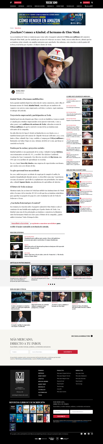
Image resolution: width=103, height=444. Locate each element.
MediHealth (50, 6)
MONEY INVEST (42, 376)
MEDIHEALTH (41, 387)
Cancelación (54, 434)
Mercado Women (40, 6)
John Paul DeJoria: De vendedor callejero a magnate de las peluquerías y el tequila (40, 306)
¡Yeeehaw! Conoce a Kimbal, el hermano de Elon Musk (60, 305)
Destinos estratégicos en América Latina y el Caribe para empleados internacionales (20, 307)
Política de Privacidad (44, 359)
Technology (70, 6)
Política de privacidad (34, 434)
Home (12, 28)
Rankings (13, 6)
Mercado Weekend (81, 376)
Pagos (41, 434)
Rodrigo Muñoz (20, 90)
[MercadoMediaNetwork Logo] (20, 377)
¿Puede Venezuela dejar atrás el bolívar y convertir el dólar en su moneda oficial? (86, 193)
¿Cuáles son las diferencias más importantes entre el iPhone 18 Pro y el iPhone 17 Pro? (73, 150)
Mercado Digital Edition (64, 373)
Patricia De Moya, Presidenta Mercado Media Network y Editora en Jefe (81, 307)
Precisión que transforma (73, 107)
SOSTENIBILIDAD (42, 392)
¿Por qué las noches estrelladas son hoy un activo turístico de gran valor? (86, 210)
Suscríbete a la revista (20, 223)
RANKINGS (41, 370)
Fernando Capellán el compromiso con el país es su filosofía (20, 325)
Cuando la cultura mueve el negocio (82, 278)
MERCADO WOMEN (43, 381)
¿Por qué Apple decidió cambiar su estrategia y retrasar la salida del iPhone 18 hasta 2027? (73, 143)
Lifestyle (29, 6)
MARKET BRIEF (42, 384)
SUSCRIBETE (68, 352)
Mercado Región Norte (63, 376)
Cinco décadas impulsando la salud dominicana (73, 114)
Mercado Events (61, 391)
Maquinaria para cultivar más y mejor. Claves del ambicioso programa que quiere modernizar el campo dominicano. (42, 239)
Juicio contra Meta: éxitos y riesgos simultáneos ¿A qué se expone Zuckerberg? (86, 177)
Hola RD (59, 389)
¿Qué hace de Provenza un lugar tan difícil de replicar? (86, 201)
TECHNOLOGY (41, 389)
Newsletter (18, 2)
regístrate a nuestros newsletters (43, 223)
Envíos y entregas (47, 434)
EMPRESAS (41, 373)
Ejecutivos (18, 28)
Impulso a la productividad (73, 120)
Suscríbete (86, 2)
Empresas (21, 6)
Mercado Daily (80, 373)
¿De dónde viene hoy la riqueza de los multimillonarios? (86, 185)
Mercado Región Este (63, 378)
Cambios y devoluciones (63, 434)
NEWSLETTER (79, 370)
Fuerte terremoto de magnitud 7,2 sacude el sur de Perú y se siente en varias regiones (73, 136)
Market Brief (60, 6)
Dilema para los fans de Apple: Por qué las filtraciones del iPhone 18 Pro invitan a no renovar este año (74, 157)
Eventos (79, 6)
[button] (48, 284)
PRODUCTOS (60, 370)
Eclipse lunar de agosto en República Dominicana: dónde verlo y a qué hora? (73, 163)
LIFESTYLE (41, 378)
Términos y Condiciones (23, 359)
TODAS (40, 395)
